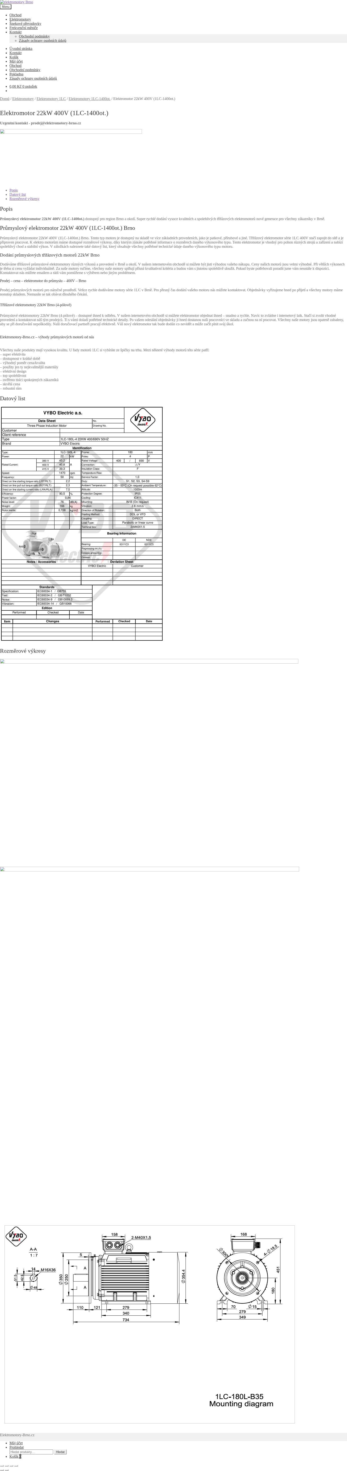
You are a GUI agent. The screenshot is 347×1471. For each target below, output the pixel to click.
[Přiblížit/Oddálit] (2, 1466)
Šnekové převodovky (25, 24)
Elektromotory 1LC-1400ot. (89, 99)
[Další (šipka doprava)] (6, 1470)
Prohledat (16, 1447)
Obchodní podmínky (34, 36)
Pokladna (16, 74)
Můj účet (16, 61)
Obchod (15, 15)
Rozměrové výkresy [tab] (24, 199)
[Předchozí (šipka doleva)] (2, 1470)
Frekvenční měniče (23, 28)
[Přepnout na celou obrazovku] (6, 1466)
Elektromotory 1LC (51, 99)
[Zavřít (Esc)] (16, 1466)
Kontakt (15, 32)
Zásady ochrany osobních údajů (42, 41)
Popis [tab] (13, 190)
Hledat (60, 1452)
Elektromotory (20, 19)
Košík (13, 57)
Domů (4, 99)
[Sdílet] (11, 1466)
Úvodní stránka (20, 49)
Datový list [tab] (17, 194)
